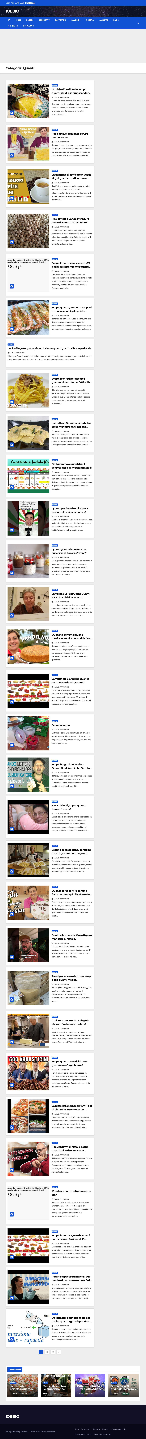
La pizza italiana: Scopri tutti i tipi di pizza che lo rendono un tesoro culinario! (72, 1109)
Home (77, 1429)
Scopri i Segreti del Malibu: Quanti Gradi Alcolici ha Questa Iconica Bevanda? (71, 768)
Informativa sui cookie (118, 1429)
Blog (116, 20)
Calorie (75, 20)
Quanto (13, 1382)
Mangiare (103, 20)
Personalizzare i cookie (102, 1434)
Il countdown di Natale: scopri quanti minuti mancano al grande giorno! (70, 1150)
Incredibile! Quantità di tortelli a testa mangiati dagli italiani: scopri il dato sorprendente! (71, 427)
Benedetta (44, 20)
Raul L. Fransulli (61, 97)
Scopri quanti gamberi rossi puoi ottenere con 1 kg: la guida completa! (71, 311)
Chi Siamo (13, 26)
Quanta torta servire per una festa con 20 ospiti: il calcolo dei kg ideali (71, 894)
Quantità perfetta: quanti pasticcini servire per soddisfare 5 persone (72, 638)
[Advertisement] (73, 46)
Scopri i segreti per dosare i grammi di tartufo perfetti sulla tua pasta (71, 382)
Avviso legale (85, 1429)
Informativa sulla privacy (83, 1434)
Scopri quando (61, 725)
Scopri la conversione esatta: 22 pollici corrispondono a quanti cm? (71, 267)
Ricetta (90, 20)
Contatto (28, 26)
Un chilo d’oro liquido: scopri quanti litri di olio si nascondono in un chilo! (71, 93)
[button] (138, 23)
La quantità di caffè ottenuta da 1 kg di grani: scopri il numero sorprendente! (71, 178)
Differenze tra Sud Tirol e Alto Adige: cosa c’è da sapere (89, 1388)
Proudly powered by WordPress (17, 1432)
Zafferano (60, 20)
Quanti (54, 85)
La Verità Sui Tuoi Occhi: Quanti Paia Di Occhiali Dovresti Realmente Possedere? (71, 597)
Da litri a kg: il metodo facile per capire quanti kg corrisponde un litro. (71, 1321)
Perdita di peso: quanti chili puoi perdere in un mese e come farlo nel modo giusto (71, 1280)
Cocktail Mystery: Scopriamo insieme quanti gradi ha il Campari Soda (49, 348)
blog (45, 1382)
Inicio (18, 20)
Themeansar (50, 1432)
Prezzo (30, 20)
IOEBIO (12, 11)
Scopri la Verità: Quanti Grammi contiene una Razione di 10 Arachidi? (71, 1239)
